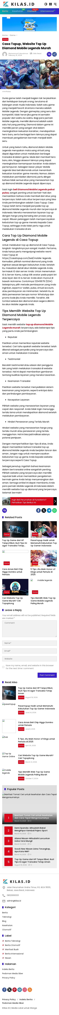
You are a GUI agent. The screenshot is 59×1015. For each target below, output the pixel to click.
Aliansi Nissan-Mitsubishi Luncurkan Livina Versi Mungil (32, 840)
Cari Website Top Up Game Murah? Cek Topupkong (12, 601)
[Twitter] (43, 510)
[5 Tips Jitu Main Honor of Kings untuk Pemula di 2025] (44, 558)
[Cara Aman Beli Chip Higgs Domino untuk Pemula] (15, 558)
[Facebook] (38, 510)
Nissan (8, 958)
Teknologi (6, 916)
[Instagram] (25, 990)
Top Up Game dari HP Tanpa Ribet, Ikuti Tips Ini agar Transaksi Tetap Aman (14, 543)
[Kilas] (21, 4)
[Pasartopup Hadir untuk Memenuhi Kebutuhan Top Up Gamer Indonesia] (44, 529)
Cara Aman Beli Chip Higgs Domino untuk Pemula (12, 572)
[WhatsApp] (54, 510)
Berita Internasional (14, 953)
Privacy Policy (8, 977)
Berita (5, 912)
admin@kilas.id (14, 900)
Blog (4, 921)
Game (5, 39)
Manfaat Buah (12, 949)
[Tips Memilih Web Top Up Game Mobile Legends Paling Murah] (44, 587)
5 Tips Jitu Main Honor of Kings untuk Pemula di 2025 (43, 572)
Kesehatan (7, 925)
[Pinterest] (14, 990)
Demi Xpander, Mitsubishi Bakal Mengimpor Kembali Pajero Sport (31, 829)
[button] (45, 4)
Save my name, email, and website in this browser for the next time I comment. (30, 667)
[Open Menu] (50, 4)
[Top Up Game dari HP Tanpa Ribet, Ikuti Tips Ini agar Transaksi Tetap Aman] (15, 529)
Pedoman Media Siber (12, 973)
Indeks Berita (8, 969)
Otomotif (6, 929)
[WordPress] (19, 990)
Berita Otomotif (12, 945)
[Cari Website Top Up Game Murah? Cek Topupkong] (15, 587)
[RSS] (30, 990)
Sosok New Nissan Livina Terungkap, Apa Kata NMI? (32, 850)
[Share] (54, 54)
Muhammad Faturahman (18, 53)
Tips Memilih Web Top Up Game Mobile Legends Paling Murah (43, 601)
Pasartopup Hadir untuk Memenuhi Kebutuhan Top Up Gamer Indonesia (44, 543)
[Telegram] (49, 510)
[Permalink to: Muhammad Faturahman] (5, 54)
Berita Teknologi (12, 941)
